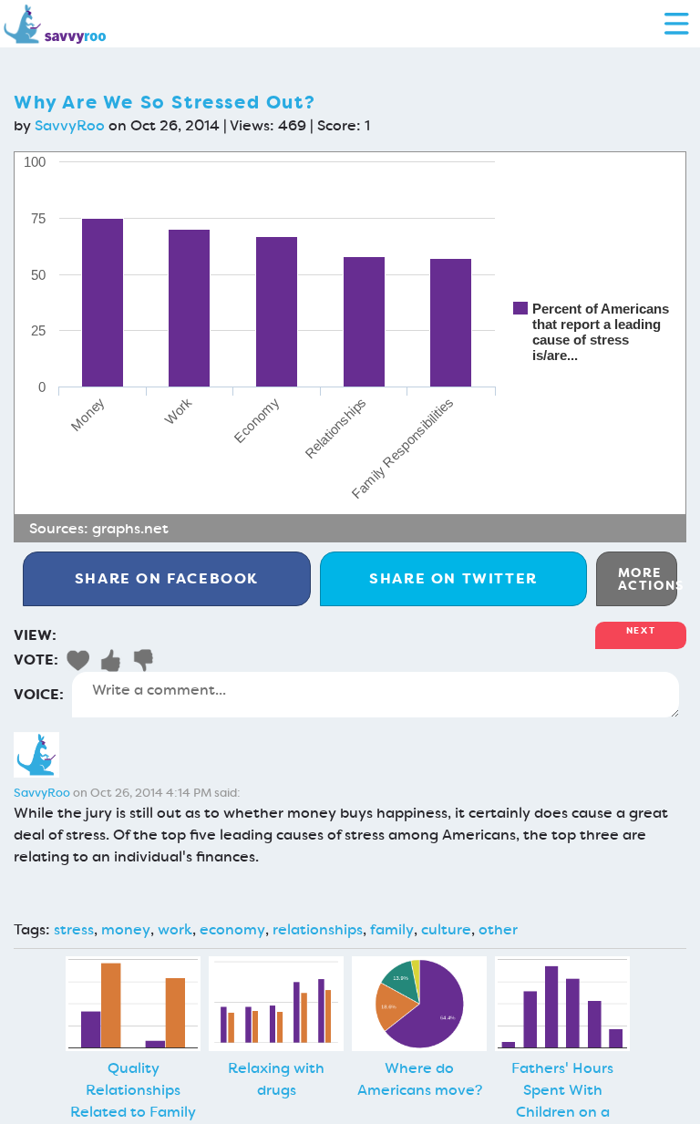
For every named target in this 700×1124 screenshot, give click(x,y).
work (175, 929)
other (498, 929)
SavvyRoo (70, 125)
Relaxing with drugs (276, 1078)
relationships (318, 929)
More (647, 578)
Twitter (453, 578)
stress (74, 929)
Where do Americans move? (419, 1078)
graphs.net (130, 528)
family (392, 929)
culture (446, 929)
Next (640, 630)
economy (232, 929)
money (125, 929)
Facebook (167, 578)
